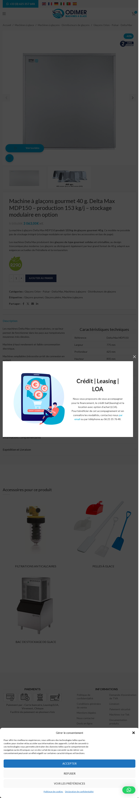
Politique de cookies (53, 791)
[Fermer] (134, 356)
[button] (133, 733)
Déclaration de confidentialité (79, 791)
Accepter (69, 763)
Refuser (69, 773)
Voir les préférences (69, 783)
